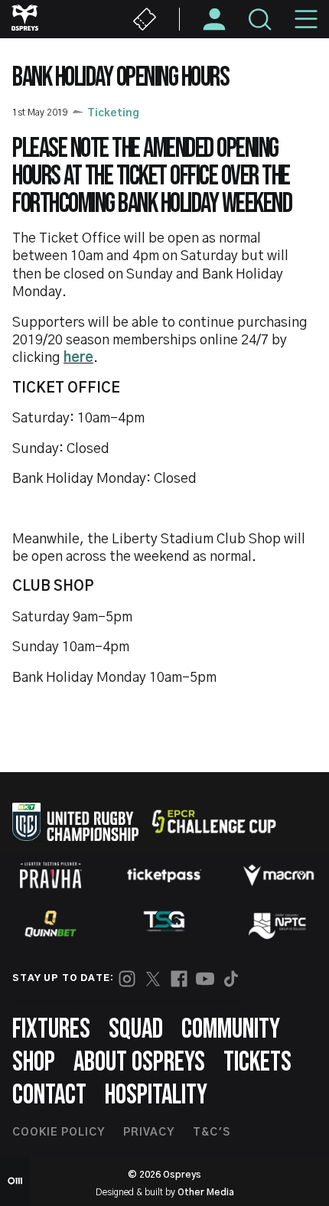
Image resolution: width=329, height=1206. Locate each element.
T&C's (211, 1132)
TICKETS (257, 1062)
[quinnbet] (50, 923)
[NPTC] (278, 923)
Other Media (206, 1192)
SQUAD (136, 1029)
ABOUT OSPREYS (139, 1062)
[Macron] (278, 875)
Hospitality (156, 1095)
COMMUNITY (230, 1029)
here (78, 358)
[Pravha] (50, 875)
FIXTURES (51, 1029)
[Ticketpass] (164, 875)
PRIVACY (148, 1132)
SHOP (33, 1062)
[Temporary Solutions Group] (164, 924)
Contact (49, 1095)
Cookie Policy (58, 1132)
